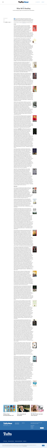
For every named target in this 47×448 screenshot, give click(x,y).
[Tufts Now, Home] (23, 2)
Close (43, 445)
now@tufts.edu (24, 22)
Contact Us (23, 422)
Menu (3, 2)
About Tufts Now (17, 422)
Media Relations (17, 423)
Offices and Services (11, 441)
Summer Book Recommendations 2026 (8, 414)
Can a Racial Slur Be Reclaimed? (21, 414)
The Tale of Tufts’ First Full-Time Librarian (37, 414)
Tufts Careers (5, 441)
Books (4, 19)
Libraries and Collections (18, 441)
